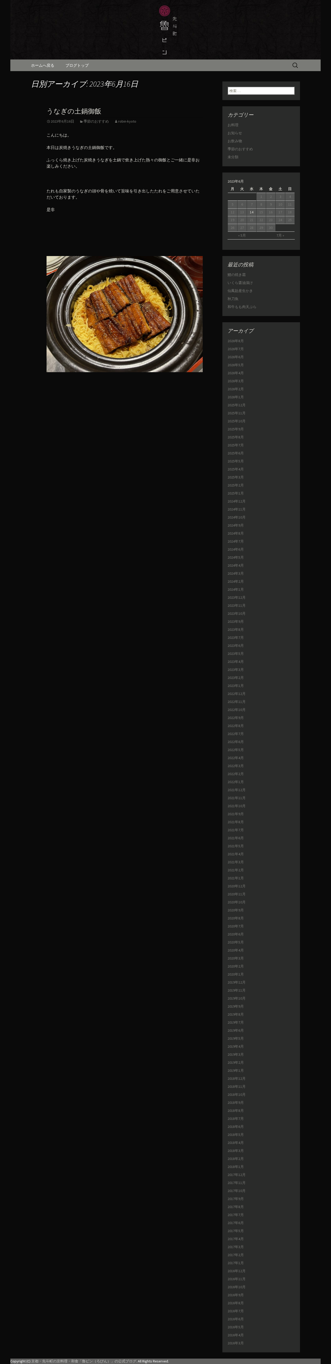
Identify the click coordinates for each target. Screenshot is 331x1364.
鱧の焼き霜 (237, 274)
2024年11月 (237, 509)
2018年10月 (237, 1094)
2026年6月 (236, 357)
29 (261, 227)
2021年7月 (236, 830)
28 (251, 227)
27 (242, 227)
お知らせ (235, 133)
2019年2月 (236, 1062)
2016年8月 (236, 1303)
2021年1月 (236, 878)
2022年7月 (236, 733)
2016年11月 (237, 1279)
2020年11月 (237, 894)
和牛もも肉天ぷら (242, 306)
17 (280, 212)
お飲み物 (235, 141)
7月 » (280, 235)
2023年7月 (236, 637)
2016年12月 (237, 1271)
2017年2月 (236, 1255)
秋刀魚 (233, 298)
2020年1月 (236, 974)
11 (290, 204)
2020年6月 (236, 934)
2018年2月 (236, 1158)
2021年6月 (236, 838)
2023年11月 (237, 605)
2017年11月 (237, 1182)
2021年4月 (236, 854)
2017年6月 (236, 1222)
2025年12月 (237, 405)
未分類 (233, 157)
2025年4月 (236, 469)
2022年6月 (236, 741)
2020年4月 (236, 950)
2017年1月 (236, 1263)
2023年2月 (236, 677)
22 (261, 220)
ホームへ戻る (42, 65)
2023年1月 (236, 685)
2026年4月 (236, 373)
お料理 (233, 125)
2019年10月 (237, 998)
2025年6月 (236, 453)
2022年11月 (237, 701)
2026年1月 (236, 397)
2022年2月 (236, 773)
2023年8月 (236, 629)
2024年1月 (236, 589)
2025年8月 (236, 437)
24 (280, 220)
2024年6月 (236, 549)
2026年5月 (236, 365)
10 (280, 204)
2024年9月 (236, 525)
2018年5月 (236, 1134)
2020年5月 (236, 942)
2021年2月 (236, 870)
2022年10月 (237, 709)
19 (232, 220)
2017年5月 (236, 1230)
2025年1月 (236, 493)
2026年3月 (236, 381)
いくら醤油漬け (240, 282)
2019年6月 (236, 1030)
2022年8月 (236, 725)
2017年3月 (236, 1247)
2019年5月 (236, 1038)
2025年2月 (236, 485)
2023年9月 (236, 621)
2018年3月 (236, 1150)
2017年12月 (237, 1174)
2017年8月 (236, 1206)
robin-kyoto (127, 121)
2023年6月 (236, 645)
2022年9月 (236, 717)
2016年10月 (237, 1287)
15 (261, 212)
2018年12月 (237, 1078)
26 (232, 227)
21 (251, 220)
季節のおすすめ (96, 121)
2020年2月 (236, 966)
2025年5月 (236, 461)
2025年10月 (237, 421)
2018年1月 (236, 1166)
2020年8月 (236, 918)
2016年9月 (236, 1295)
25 (290, 220)
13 (242, 212)
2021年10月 (237, 806)
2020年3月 (236, 958)
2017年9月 (236, 1198)
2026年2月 (236, 389)
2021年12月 (237, 790)
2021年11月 (237, 798)
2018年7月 (236, 1118)
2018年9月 (236, 1102)
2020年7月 (236, 926)
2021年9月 (236, 814)
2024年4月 (236, 565)
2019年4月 (236, 1046)
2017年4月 (236, 1238)
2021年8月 (236, 822)
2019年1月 (236, 1070)
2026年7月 (236, 349)
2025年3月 (236, 477)
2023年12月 (237, 597)
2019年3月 (236, 1054)
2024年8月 (236, 533)
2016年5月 (236, 1327)
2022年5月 (236, 749)
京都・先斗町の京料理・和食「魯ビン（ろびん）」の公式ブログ (83, 1361)
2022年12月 (237, 693)
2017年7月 (236, 1214)
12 (232, 212)
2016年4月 (236, 1335)
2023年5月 (236, 653)
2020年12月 (237, 886)
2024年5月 (236, 557)
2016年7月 (236, 1311)
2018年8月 (236, 1110)
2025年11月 (237, 413)
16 (271, 212)
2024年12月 (237, 501)
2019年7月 (236, 1022)
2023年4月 (236, 661)
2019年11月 (237, 990)
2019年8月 (236, 1014)
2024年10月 (237, 517)
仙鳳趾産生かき (240, 290)
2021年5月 (236, 846)
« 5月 (242, 235)
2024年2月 (236, 581)
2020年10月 (237, 902)
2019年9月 (236, 1006)
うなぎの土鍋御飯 (74, 111)
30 (271, 227)
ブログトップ (77, 65)
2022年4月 (236, 757)
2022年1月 (236, 782)
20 (242, 220)
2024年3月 (236, 573)
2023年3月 (236, 669)
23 (271, 220)
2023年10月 (237, 613)
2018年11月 (237, 1086)
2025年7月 (236, 445)
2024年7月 (236, 541)
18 (290, 212)
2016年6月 (236, 1319)
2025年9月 (236, 429)
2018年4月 (236, 1142)
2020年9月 (236, 910)
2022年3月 (236, 765)
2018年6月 (236, 1126)
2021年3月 (236, 862)
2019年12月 (237, 982)
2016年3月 (236, 1343)
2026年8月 (236, 341)
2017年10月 (237, 1190)
